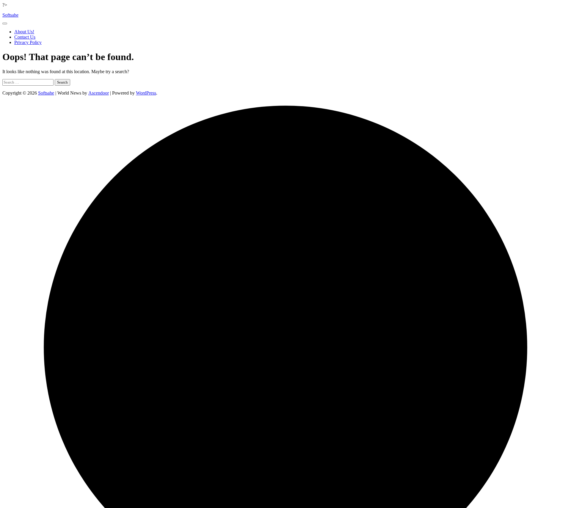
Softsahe (10, 15)
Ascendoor (98, 92)
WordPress (146, 92)
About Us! (24, 31)
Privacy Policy (28, 42)
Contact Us (24, 37)
